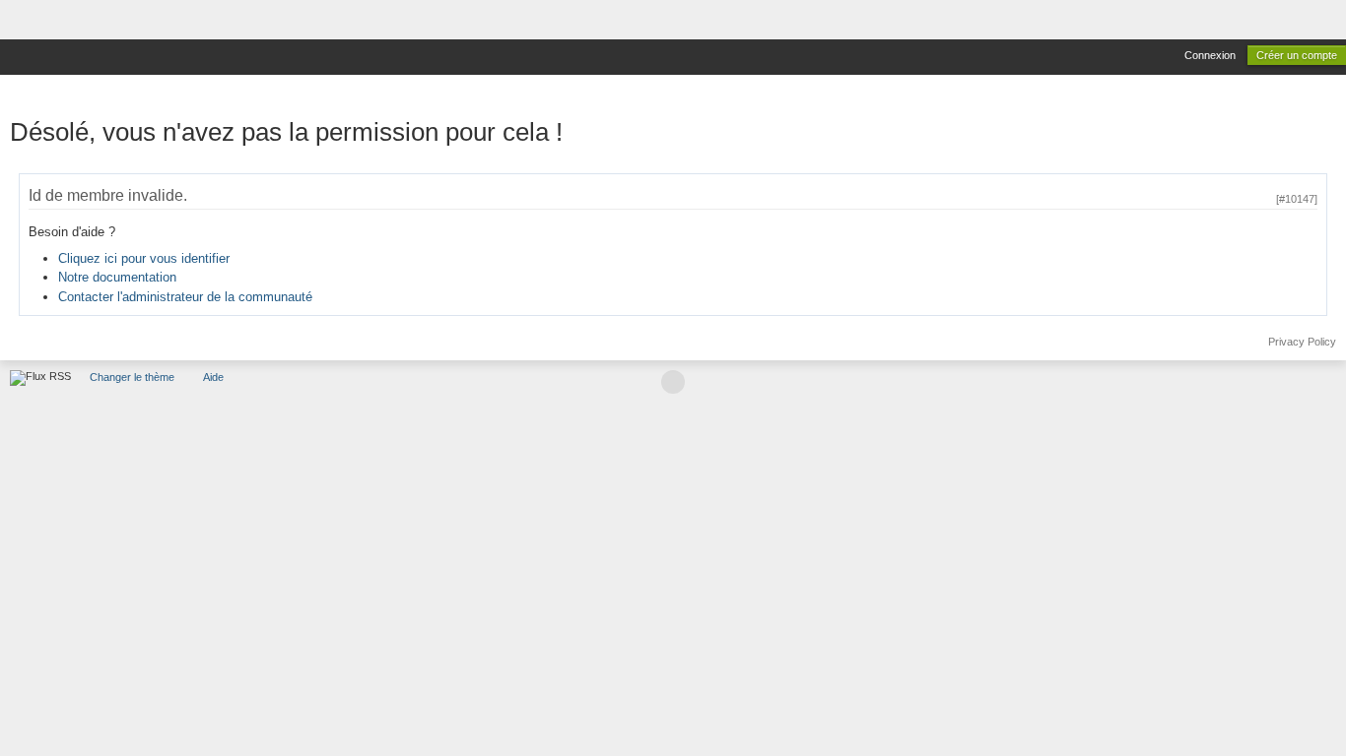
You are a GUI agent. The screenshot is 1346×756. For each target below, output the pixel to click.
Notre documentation (117, 277)
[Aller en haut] (673, 382)
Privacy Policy (1302, 341)
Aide (213, 377)
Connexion (1210, 55)
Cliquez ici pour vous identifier (144, 258)
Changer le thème (132, 377)
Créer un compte (1296, 55)
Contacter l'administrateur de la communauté (185, 296)
